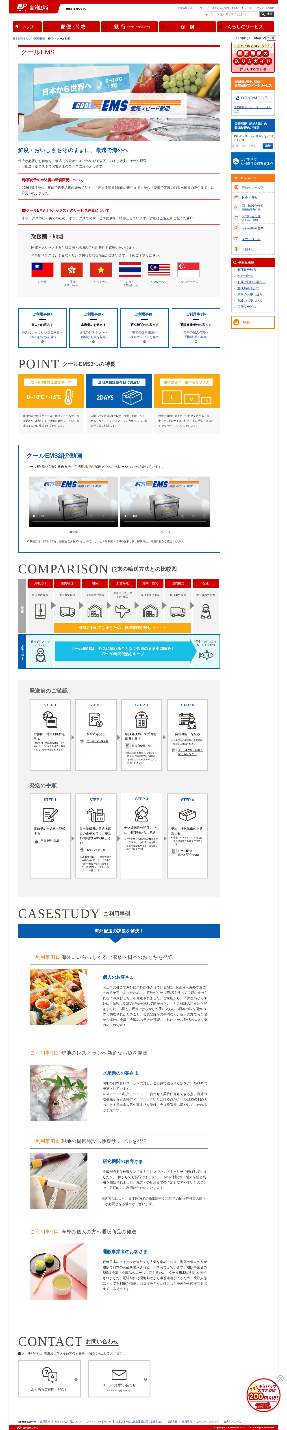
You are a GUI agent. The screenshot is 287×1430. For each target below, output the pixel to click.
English (270, 8)
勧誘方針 (172, 1421)
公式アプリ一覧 (232, 1421)
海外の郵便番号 (253, 229)
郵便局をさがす (248, 288)
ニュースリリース (200, 8)
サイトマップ (256, 8)
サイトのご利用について (68, 1421)
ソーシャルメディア (208, 1421)
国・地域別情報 (253, 207)
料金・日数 (249, 198)
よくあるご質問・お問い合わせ (229, 8)
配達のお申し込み (250, 300)
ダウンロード (251, 239)
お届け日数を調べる (251, 282)
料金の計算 (245, 276)
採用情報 (187, 1421)
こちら (165, 218)
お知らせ (248, 249)
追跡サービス (246, 306)
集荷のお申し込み (250, 294)
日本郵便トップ (22, 38)
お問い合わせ (251, 218)
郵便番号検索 (246, 269)
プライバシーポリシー (99, 1421)
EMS (51, 38)
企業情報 (182, 8)
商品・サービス (253, 187)
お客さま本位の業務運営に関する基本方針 (139, 1421)
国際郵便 (39, 38)
